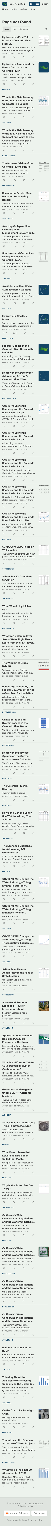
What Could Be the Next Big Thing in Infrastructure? (18, 1124)
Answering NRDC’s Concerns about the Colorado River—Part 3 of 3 (18, 238)
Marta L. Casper (22, 243)
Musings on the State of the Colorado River (15, 1419)
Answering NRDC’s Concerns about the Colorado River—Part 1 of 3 (18, 294)
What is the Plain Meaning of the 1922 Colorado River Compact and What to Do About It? (18, 134)
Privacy (32, 1503)
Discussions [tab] (24, 29)
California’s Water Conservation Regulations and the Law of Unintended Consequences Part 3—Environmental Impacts (18, 1252)
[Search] (46, 29)
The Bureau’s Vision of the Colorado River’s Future (17, 165)
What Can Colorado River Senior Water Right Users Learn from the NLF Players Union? (18, 639)
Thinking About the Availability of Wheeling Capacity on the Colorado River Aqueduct (17, 1381)
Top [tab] (14, 29)
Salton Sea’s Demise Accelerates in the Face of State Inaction (17, 972)
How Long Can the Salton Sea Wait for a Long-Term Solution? (17, 816)
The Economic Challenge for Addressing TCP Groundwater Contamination (17, 849)
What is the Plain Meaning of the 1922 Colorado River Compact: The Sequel (18, 100)
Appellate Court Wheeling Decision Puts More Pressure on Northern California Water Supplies (17, 1039)
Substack (11, 1520)
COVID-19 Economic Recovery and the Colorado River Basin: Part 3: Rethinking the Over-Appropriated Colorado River (18, 463)
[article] (25, 47)
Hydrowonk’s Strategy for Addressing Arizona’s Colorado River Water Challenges (17, 376)
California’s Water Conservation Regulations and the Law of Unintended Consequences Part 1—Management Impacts (18, 1318)
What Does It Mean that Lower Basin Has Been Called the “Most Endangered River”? (16, 1156)
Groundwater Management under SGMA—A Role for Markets (18, 1093)
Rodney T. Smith (16, 54)
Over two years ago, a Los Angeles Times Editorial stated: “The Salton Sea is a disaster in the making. (17, 824)
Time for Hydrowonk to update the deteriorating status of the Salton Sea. (17, 585)
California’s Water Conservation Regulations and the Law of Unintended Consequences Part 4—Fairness (18, 1219)
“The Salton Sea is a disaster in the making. (17, 981)
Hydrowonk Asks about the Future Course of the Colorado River (18, 67)
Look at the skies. (10, 916)
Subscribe (34, 4)
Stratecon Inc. (20, 329)
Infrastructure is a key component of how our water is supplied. (17, 1131)
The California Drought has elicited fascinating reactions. (16, 1326)
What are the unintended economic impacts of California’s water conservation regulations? (18, 1293)
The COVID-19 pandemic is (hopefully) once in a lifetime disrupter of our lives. (16, 948)
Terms (40, 1503)
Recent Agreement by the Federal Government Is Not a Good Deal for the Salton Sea (18, 690)
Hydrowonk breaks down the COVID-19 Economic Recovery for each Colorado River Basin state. (18, 417)
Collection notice (25, 1506)
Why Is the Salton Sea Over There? (18, 1187)
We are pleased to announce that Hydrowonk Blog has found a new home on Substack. (18, 324)
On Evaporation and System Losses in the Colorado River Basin (15, 723)
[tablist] (16, 29)
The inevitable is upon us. (14, 792)
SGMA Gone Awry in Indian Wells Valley (18, 548)
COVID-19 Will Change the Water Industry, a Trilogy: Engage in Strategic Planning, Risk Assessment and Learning (18, 882)
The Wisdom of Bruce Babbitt (15, 665)
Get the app (39, 1513)
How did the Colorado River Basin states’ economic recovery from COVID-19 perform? (18, 498)
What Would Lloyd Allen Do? (16, 608)
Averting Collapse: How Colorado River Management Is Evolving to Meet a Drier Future (18, 230)
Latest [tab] (7, 29)
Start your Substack (18, 1513)
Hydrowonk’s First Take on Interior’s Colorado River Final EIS (18, 40)
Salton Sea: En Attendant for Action (17, 578)
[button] (5, 9)
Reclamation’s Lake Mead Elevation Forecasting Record (17, 196)
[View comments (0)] (14, 57)
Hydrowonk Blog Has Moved (14, 318)
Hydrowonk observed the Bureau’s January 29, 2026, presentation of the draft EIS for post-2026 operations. (17, 172)
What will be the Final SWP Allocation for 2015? (18, 1471)
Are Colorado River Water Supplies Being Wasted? (17, 288)
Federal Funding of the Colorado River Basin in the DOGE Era (18, 349)
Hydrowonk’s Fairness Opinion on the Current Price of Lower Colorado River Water (16, 756)
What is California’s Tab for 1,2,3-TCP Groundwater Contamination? (18, 1066)
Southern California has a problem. (14, 1014)
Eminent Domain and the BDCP (16, 1349)
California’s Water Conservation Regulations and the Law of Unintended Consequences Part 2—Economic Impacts (18, 1285)
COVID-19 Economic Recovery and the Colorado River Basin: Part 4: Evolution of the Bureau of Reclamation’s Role (18, 436)
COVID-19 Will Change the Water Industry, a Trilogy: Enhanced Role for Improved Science (18, 909)
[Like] (4, 57)
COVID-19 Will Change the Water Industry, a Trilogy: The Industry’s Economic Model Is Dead (18, 940)
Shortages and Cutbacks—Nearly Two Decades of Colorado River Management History (18, 257)
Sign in (45, 4)
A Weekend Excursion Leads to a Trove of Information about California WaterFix (15, 1006)
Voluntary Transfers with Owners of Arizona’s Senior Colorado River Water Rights (18, 384)
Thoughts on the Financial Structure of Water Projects (18, 1442)
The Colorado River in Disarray (15, 787)
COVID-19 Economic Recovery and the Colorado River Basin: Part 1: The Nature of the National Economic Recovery (18, 517)
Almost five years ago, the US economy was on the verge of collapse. (16, 525)
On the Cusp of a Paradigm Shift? (18, 1412)
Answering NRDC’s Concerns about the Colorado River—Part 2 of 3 (18, 265)
